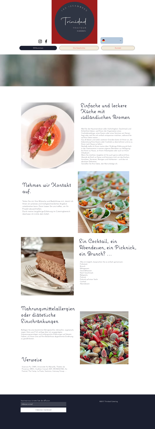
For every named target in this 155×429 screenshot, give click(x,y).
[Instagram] (40, 41)
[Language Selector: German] (112, 40)
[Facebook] (46, 41)
